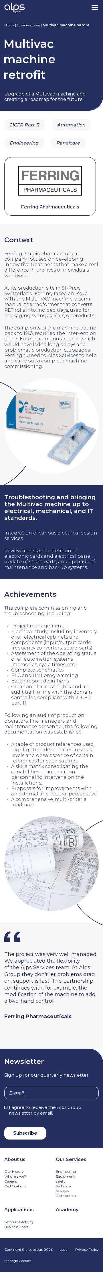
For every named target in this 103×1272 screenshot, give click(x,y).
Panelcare (68, 143)
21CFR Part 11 (24, 125)
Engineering (23, 143)
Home (9, 25)
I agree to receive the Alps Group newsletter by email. (45, 1110)
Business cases (28, 25)
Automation (71, 125)
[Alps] (14, 8)
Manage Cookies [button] (17, 1261)
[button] (95, 7)
